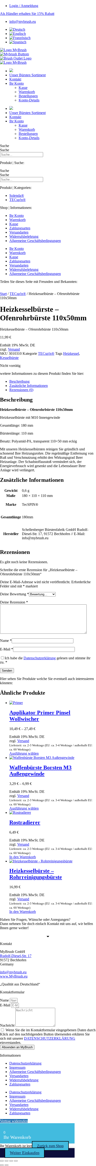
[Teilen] (11, 1161)
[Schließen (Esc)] (16, 1161)
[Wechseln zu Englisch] (17, 34)
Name (6, 641)
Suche (4, 146)
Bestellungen (28, 96)
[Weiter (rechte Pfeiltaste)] (6, 1165)
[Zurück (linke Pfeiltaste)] (2, 1165)
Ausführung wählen (24, 753)
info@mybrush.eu (13, 972)
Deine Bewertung (14, 594)
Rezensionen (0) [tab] (21, 390)
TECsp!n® (17, 200)
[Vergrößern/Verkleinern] (2, 1161)
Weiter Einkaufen (24, 1152)
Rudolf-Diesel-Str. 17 (15, 956)
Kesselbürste (9, 358)
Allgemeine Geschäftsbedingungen (35, 241)
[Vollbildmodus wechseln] (6, 1161)
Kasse (23, 88)
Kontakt (15, 79)
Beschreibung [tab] (19, 381)
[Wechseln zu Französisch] (20, 38)
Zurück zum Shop (50, 1146)
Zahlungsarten (19, 228)
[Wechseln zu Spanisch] (17, 42)
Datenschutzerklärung (40, 658)
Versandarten (18, 232)
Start (3, 294)
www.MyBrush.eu (13, 976)
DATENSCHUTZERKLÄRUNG (49, 1038)
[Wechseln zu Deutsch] (17, 29)
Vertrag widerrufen (14, 1121)
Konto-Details (29, 100)
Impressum (17, 1067)
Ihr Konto (16, 83)
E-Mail (6, 649)
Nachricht (7, 1025)
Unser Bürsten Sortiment (27, 75)
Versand (14, 349)
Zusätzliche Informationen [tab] (28, 386)
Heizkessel (71, 353)
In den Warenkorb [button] (22, 857)
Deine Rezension (14, 602)
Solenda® (16, 196)
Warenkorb (27, 92)
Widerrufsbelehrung (23, 236)
